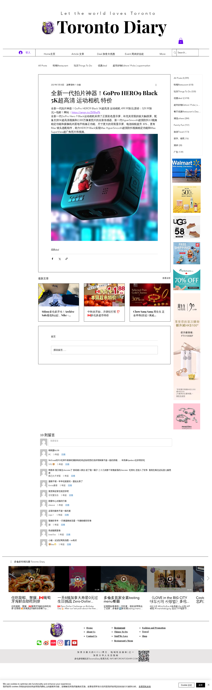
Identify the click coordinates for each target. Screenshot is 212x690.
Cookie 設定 (186, 684)
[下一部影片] (208, 479)
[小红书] (53, 543)
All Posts (42, 65)
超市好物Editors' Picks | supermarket (131, 65)
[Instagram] (60, 543)
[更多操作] (156, 85)
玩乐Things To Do (83, 65)
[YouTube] (74, 543)
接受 (201, 684)
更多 (158, 65)
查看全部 (166, 278)
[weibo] (46, 543)
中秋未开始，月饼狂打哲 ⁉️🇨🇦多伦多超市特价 (104, 313)
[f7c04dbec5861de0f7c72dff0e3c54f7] (39, 543)
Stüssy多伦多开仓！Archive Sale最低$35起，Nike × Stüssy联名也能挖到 (58, 313)
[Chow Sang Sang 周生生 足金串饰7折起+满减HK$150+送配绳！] (150, 295)
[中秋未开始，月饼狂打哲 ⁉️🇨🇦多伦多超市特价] (104, 295)
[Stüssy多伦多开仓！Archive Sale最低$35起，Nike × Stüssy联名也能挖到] (58, 295)
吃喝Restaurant (60, 65)
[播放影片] (31, 479)
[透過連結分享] (66, 258)
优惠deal (102, 65)
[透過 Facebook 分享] (52, 258)
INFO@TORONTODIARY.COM (124, 559)
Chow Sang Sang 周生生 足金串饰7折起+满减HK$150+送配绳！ (149, 313)
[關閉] (208, 685)
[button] (180, 41)
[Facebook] (67, 543)
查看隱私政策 (145, 686)
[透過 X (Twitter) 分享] (59, 258)
